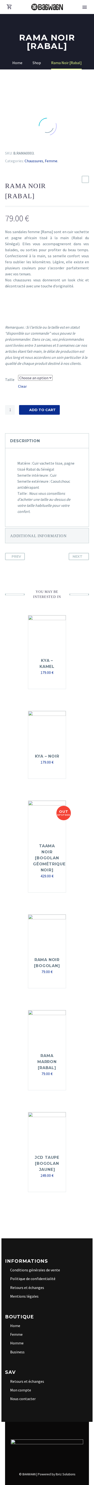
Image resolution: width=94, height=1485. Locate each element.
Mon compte (20, 1390)
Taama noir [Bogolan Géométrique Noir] (49, 858)
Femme (51, 160)
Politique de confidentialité (32, 1278)
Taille (9, 379)
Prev (16, 556)
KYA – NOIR (47, 756)
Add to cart (42, 410)
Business (17, 1351)
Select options (45, 981)
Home (15, 1325)
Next (77, 556)
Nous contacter (23, 1398)
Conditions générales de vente (35, 1270)
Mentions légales (24, 1296)
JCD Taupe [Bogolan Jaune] (47, 1163)
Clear (22, 386)
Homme (17, 1343)
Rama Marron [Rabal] (47, 1061)
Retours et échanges (27, 1287)
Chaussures (34, 160)
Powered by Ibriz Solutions (56, 1474)
